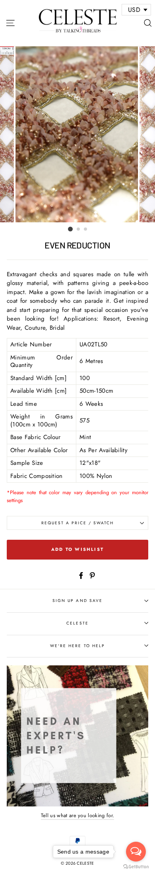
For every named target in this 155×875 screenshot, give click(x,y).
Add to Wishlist (77, 549)
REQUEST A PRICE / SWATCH (77, 523)
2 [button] (79, 229)
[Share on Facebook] (81, 575)
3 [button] (86, 229)
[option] (77, 134)
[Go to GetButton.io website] (136, 866)
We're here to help (77, 646)
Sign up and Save (77, 601)
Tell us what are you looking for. (77, 815)
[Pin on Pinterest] (92, 575)
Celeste (77, 623)
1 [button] (70, 229)
